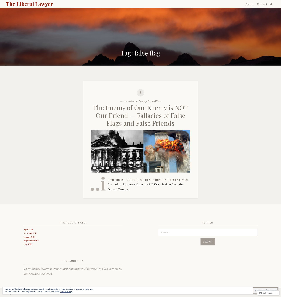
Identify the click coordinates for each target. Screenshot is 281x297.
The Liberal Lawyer (29, 3)
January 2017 (29, 237)
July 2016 (28, 244)
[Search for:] (271, 4)
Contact (262, 4)
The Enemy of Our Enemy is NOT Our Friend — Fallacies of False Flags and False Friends (140, 115)
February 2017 (30, 233)
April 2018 (28, 230)
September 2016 (31, 241)
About (249, 4)
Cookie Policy (66, 292)
